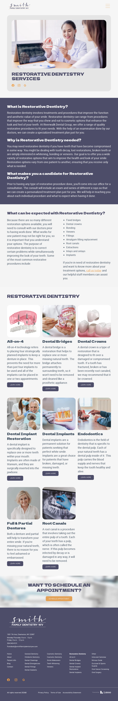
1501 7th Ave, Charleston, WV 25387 (20, 634)
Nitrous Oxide (97, 660)
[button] (107, 6)
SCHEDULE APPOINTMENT (59, 598)
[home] (19, 6)
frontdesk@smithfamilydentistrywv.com (22, 646)
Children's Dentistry (32, 657)
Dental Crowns (75, 663)
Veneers (50, 667)
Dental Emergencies (32, 663)
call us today (93, 270)
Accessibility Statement (72, 693)
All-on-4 (72, 657)
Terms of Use (56, 693)
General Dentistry (31, 654)
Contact (10, 667)
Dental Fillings (30, 667)
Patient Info (11, 660)
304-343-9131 (12, 643)
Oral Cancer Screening (100, 669)
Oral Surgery (96, 672)
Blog (8, 663)
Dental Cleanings (31, 660)
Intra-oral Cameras (99, 657)
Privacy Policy (43, 693)
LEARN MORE (15, 385)
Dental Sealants (31, 670)
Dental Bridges (75, 660)
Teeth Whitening (53, 663)
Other (94, 654)
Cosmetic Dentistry (54, 654)
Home (9, 654)
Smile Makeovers (53, 660)
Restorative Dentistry (77, 654)
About (9, 657)
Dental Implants (75, 672)
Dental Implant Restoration (75, 668)
